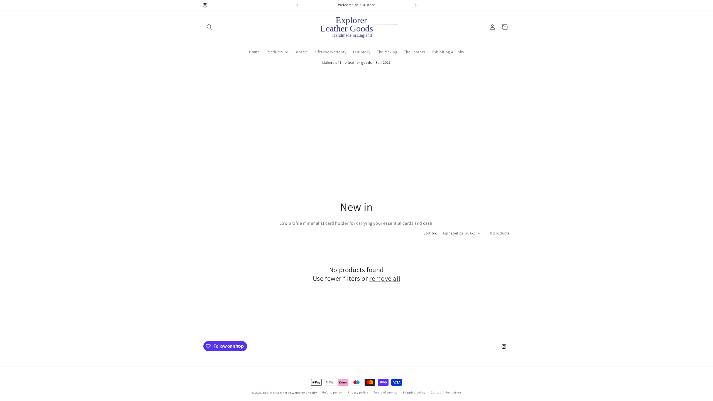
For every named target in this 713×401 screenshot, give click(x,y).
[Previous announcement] (297, 5)
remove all (384, 278)
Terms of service (385, 392)
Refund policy (332, 392)
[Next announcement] (416, 5)
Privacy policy (358, 392)
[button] (209, 27)
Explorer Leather (275, 393)
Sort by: (430, 233)
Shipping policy (414, 392)
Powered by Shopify (302, 393)
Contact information (446, 392)
